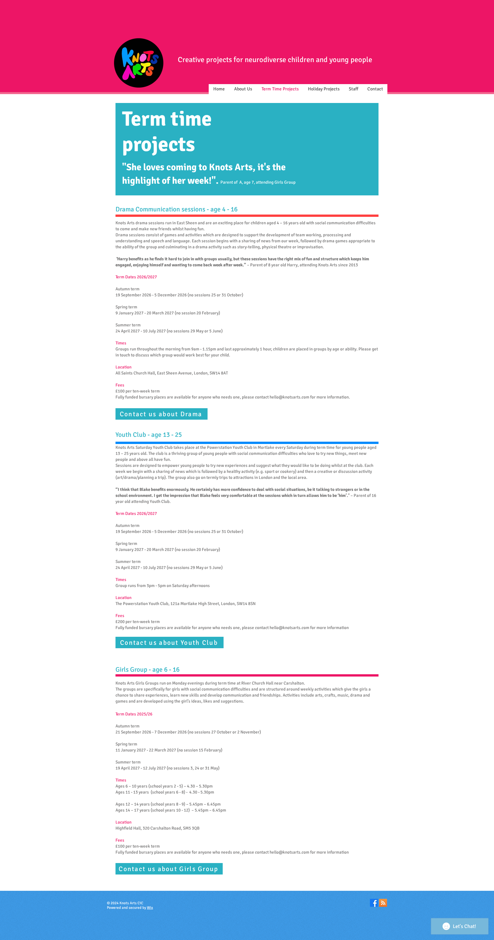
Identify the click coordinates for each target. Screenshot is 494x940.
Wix (150, 907)
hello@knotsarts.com (289, 397)
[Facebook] (374, 903)
